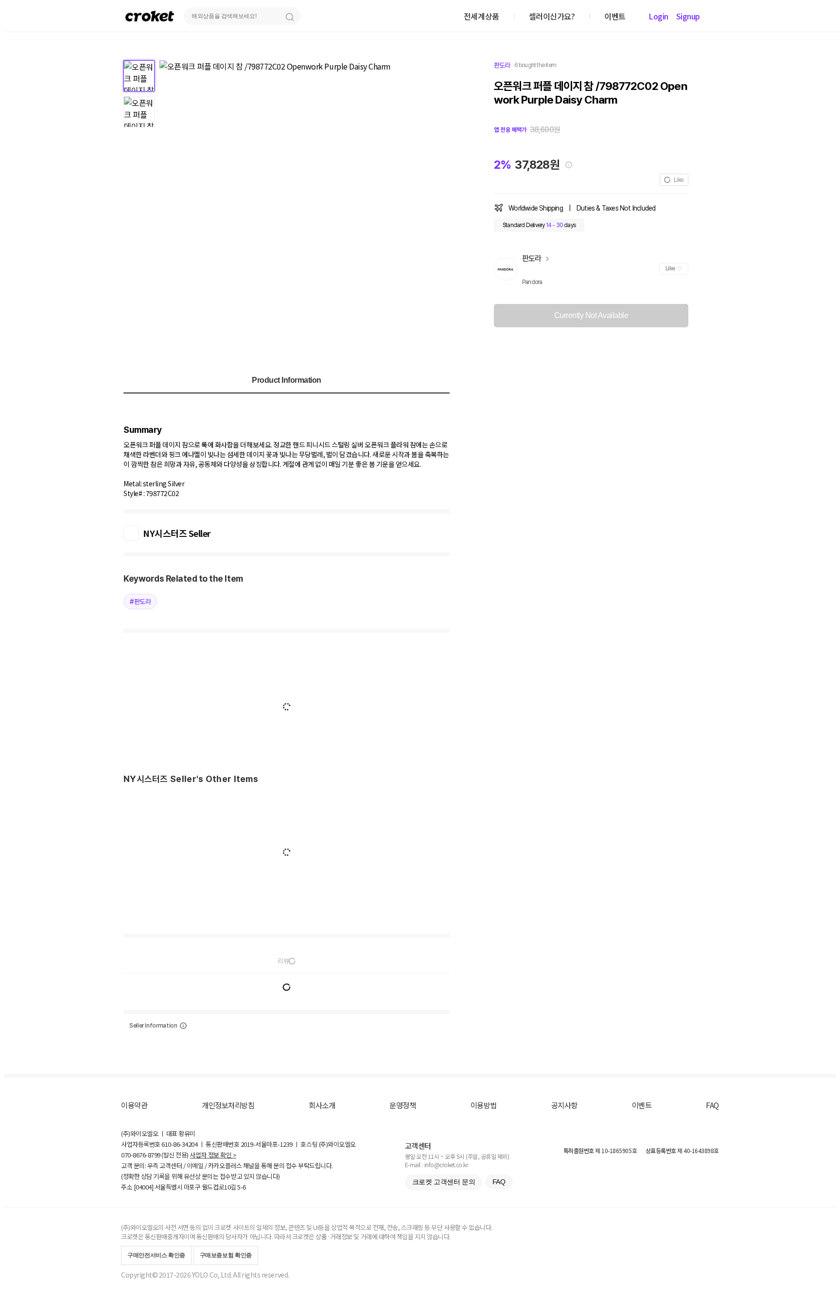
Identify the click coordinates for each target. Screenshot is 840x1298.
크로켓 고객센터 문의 (443, 1182)
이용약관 (134, 1105)
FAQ (712, 1105)
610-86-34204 (179, 1144)
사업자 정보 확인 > (213, 1154)
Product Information (286, 380)
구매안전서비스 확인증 (156, 1255)
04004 (144, 1186)
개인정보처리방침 (228, 1105)
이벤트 (642, 1105)
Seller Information (153, 1025)
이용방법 (484, 1105)
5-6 (241, 1186)
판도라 (502, 65)
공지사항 (564, 1105)
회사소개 (322, 1105)
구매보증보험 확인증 (226, 1255)
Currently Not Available (591, 315)
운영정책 (402, 1105)
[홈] (149, 16)
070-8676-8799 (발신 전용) (155, 1154)
